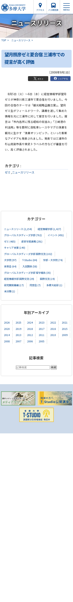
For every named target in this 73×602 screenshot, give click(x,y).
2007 (18, 341)
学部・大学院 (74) (53, 260)
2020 (7, 329)
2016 (53, 329)
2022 (53, 322)
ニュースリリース (20, 40)
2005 (41, 341)
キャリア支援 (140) (14, 247)
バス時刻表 (53, 9)
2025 (18, 322)
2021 (65, 322)
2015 (65, 329)
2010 (53, 335)
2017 (41, 329)
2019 (18, 329)
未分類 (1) (9, 291)
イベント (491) (56, 235)
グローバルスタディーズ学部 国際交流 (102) (28, 254)
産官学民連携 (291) (31, 241)
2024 (30, 322)
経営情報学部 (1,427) (49, 229)
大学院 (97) (10, 260)
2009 (65, 335)
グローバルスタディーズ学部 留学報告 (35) (27, 273)
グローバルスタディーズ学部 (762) (23, 235)
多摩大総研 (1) (54, 285)
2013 (18, 335)
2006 (30, 341)
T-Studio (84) (29, 260)
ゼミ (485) (9, 241)
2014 (7, 335)
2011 (41, 335)
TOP (3, 40)
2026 (7, 322)
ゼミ (8, 172)
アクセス (40, 9)
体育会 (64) (10, 266)
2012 (30, 335)
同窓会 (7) (35, 285)
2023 (41, 322)
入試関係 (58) (29, 266)
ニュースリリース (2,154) (18, 229)
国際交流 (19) (47, 279)
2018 (30, 329)
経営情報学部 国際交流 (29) (19, 279)
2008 (7, 341)
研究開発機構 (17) (14, 285)
